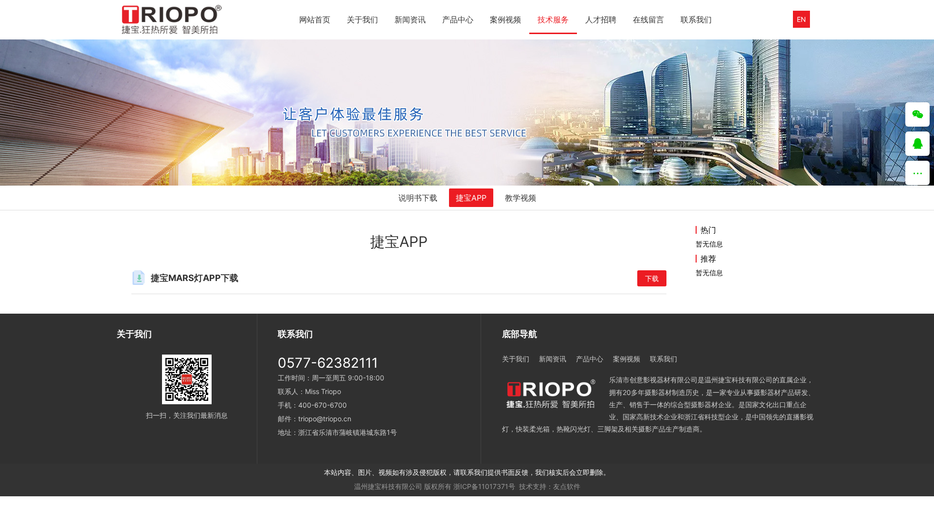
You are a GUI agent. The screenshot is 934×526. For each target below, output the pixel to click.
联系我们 (696, 19)
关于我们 (362, 19)
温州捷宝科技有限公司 (388, 486)
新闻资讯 (410, 19)
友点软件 (566, 486)
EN (801, 19)
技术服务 (553, 19)
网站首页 (314, 19)
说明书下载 (417, 198)
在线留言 (648, 19)
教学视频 (520, 198)
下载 (652, 278)
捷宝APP (471, 198)
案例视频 (505, 19)
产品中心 (457, 19)
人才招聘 (600, 19)
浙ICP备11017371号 (484, 486)
